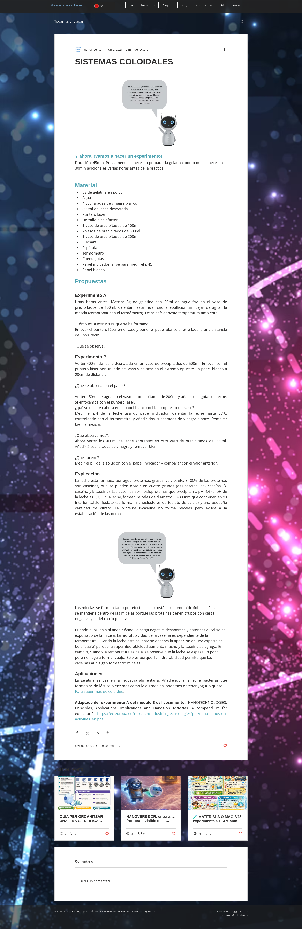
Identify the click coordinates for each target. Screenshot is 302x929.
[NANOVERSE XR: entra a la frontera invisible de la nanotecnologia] (151, 793)
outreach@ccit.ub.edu (234, 915)
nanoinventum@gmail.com (231, 911)
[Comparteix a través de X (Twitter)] (87, 733)
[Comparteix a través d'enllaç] (107, 733)
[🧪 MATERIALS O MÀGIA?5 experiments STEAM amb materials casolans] (217, 793)
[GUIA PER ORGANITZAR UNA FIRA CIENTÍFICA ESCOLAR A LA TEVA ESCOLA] (84, 793)
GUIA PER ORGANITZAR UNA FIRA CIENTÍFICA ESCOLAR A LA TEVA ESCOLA (81, 818)
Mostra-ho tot (238, 769)
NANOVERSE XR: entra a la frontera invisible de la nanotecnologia (150, 818)
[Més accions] (224, 49)
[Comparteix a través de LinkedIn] (97, 733)
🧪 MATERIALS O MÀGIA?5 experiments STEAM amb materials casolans (217, 819)
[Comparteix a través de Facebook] (77, 733)
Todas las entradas (69, 21)
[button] (242, 21)
